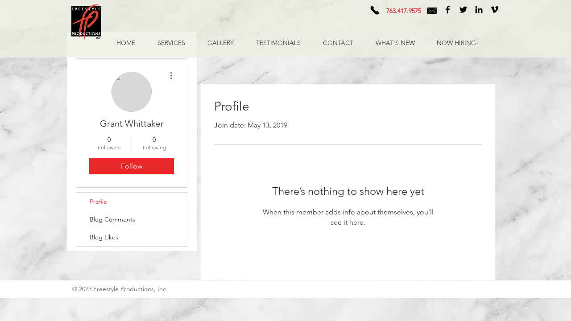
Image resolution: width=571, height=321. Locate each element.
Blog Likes (104, 237)
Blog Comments (112, 219)
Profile (98, 202)
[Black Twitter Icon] (463, 9)
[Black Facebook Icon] (448, 9)
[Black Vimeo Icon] (494, 9)
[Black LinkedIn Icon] (479, 9)
